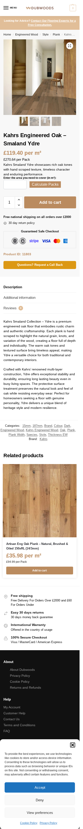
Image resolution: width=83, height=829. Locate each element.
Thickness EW (58, 434)
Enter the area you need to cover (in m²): (29, 177)
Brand (48, 425)
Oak (62, 430)
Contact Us (11, 719)
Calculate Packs (45, 184)
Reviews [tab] (12, 308)
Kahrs (43, 439)
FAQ (6, 731)
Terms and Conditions (19, 725)
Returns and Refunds (25, 687)
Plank (56, 34)
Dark (67, 425)
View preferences (40, 813)
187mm (37, 425)
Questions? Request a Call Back (40, 264)
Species (32, 434)
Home (7, 34)
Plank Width (17, 434)
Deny (40, 800)
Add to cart (50, 202)
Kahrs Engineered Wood (42, 430)
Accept (40, 787)
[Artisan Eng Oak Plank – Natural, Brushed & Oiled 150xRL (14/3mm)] (40, 500)
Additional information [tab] (19, 297)
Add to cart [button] (39, 570)
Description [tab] (12, 287)
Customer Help (14, 713)
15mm (26, 425)
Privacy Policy (48, 823)
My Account (11, 707)
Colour (58, 425)
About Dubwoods (22, 669)
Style (45, 34)
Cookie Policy (28, 823)
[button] (72, 745)
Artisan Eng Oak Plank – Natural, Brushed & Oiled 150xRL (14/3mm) (37, 546)
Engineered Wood (26, 34)
